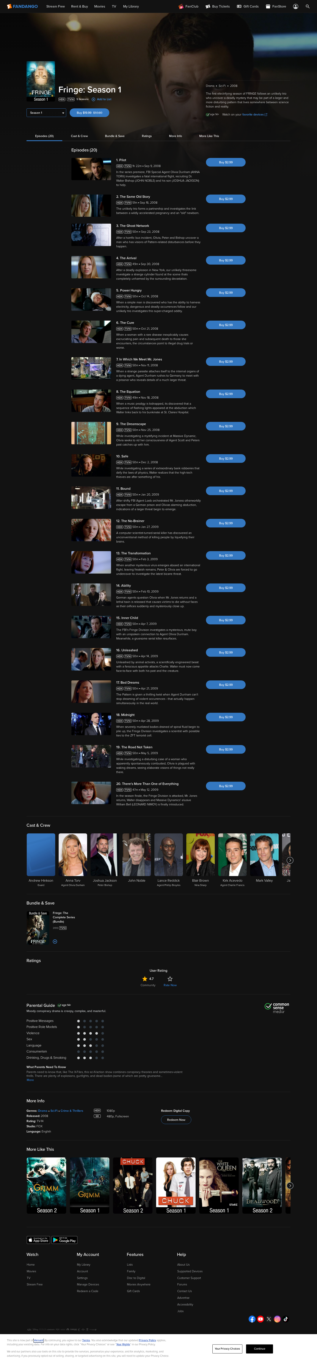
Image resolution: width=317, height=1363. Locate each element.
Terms (86, 1340)
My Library (83, 1264)
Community (148, 985)
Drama (42, 1111)
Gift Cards (133, 1291)
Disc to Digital (136, 1278)
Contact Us (184, 1291)
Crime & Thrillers (72, 1111)
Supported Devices (189, 1271)
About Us (183, 1264)
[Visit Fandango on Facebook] (252, 1319)
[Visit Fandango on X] (269, 1319)
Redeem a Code (87, 1291)
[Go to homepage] (23, 6)
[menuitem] (247, 6)
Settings (82, 1278)
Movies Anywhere (139, 1284)
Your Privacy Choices (227, 1349)
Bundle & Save (115, 136)
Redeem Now (176, 1120)
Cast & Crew (79, 136)
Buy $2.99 (226, 162)
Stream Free (35, 1284)
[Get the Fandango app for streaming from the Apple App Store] (38, 1240)
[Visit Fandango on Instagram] (277, 1319)
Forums (182, 1284)
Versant (38, 1340)
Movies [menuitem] (99, 6)
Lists (130, 1264)
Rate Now (170, 985)
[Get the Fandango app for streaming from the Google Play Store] (64, 1240)
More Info (175, 136)
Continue (259, 1349)
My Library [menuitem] (131, 6)
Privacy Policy (147, 1340)
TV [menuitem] (114, 6)
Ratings (147, 136)
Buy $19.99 (93, 113)
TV (28, 1278)
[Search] (308, 6)
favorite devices (253, 114)
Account (82, 1271)
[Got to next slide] (290, 860)
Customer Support (189, 1278)
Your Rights (123, 1344)
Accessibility (185, 1304)
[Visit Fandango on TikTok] (285, 1319)
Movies (31, 1271)
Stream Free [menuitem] (55, 6)
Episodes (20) (44, 136)
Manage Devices (88, 1284)
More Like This (209, 136)
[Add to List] (55, 941)
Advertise (183, 1298)
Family (131, 1271)
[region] (158, 1348)
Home (31, 1264)
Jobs (180, 1311)
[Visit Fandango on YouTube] (260, 1319)
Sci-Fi (54, 1111)
